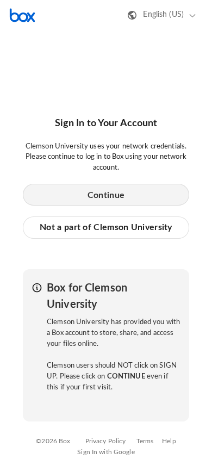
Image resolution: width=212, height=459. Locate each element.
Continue (106, 195)
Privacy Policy (105, 441)
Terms (145, 441)
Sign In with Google (105, 452)
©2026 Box (53, 441)
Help (169, 441)
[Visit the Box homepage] (22, 15)
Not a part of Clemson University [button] (106, 227)
